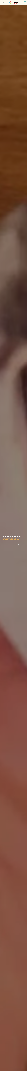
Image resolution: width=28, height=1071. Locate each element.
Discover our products (10, 543)
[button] (25, 2)
